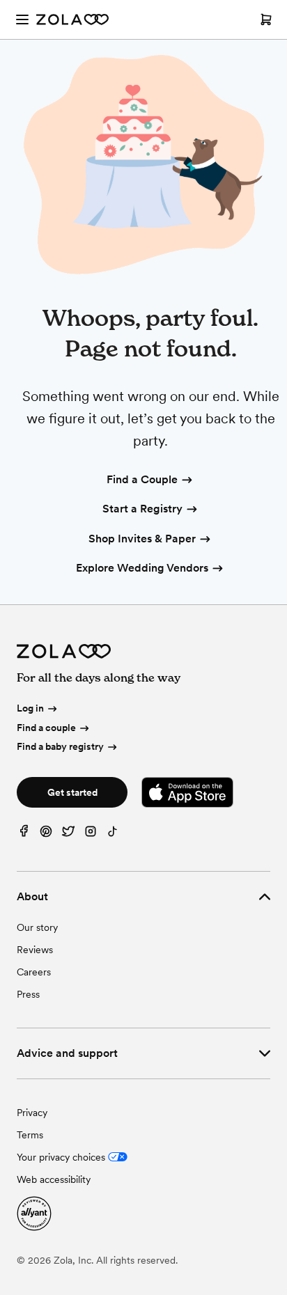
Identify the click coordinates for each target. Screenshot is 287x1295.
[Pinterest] (46, 834)
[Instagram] (91, 834)
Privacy (32, 1112)
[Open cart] (266, 19)
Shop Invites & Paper (142, 538)
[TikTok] (113, 834)
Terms (30, 1134)
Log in (30, 708)
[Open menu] (22, 19)
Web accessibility (54, 1179)
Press (28, 994)
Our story (37, 927)
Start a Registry (142, 508)
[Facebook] (24, 834)
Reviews (35, 949)
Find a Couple (142, 479)
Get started (72, 792)
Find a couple (46, 727)
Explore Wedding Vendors (142, 567)
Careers (34, 972)
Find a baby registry (60, 746)
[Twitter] (68, 834)
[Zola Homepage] (72, 19)
